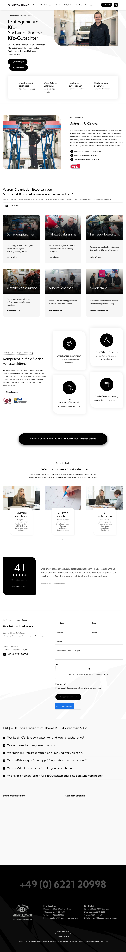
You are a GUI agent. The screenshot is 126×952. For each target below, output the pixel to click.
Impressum (73, 941)
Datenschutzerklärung (75, 688)
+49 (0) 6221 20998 (63, 438)
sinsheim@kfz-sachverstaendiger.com (103, 918)
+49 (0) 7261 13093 (97, 915)
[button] (63, 205)
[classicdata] (7, 398)
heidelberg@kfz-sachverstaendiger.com (63, 918)
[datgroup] (20, 398)
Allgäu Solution (102, 941)
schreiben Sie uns (87, 438)
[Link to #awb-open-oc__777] (116, 5)
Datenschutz (60, 684)
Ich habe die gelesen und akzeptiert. (79, 688)
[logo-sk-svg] (19, 5)
